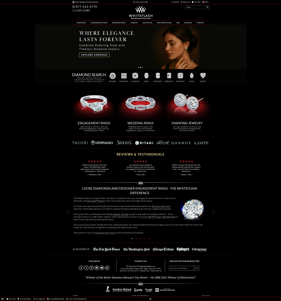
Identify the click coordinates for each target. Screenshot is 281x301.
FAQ (178, 23)
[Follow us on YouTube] (102, 269)
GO (197, 268)
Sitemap (75, 295)
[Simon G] (124, 142)
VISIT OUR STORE (142, 2)
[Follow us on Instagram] (97, 269)
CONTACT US (140, 261)
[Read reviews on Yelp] (138, 291)
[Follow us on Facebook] (81, 269)
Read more (101, 171)
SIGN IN (176, 2)
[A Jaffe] (200, 142)
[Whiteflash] (140, 13)
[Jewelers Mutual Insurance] (122, 291)
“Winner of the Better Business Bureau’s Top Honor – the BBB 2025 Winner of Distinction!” (140, 277)
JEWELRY (134, 23)
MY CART (197, 2)
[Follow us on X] (86, 269)
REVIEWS (188, 23)
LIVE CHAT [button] (83, 10)
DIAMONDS (81, 23)
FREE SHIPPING (86, 2)
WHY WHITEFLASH (164, 23)
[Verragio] (102, 142)
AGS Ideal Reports (96, 201)
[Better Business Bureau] (108, 291)
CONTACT (200, 23)
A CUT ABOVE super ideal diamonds (158, 216)
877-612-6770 (86, 6)
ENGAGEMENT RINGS (99, 23)
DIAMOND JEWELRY (187, 123)
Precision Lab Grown (161, 206)
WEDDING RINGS (119, 23)
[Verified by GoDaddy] (165, 291)
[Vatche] (162, 142)
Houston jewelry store (104, 232)
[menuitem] (81, 23)
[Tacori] (80, 142)
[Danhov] (181, 142)
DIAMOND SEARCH (89, 74)
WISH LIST (186, 2)
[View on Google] (149, 291)
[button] (73, 10)
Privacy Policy (206, 295)
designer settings (120, 214)
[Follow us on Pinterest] (91, 269)
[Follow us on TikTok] (107, 269)
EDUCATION (147, 23)
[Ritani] (143, 142)
